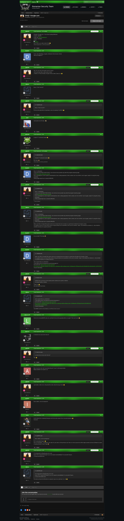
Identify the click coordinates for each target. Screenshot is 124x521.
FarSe (27, 415)
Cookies (37, 519)
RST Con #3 (75, 7)
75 (27, 64)
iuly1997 (27, 398)
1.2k (28, 44)
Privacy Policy (27, 519)
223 (28, 328)
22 (27, 411)
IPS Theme (22, 517)
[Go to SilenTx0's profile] (27, 337)
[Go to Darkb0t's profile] (27, 56)
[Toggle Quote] (35, 104)
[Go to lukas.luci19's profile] (27, 321)
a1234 (27, 365)
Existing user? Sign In (25, 1)
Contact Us (33, 519)
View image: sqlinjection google (43, 174)
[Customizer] (37, 2)
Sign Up (33, 1)
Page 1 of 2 (34, 26)
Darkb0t (27, 50)
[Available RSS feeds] (102, 515)
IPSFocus (27, 517)
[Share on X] (23, 510)
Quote (38, 48)
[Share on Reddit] (27, 510)
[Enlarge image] (36, 41)
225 (28, 131)
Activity (92, 7)
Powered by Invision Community (97, 519)
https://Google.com (43, 37)
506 (28, 428)
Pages (101, 7)
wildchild (27, 134)
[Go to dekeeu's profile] (27, 90)
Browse (84, 7)
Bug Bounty (41, 17)
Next (26, 26)
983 (28, 97)
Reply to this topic (97, 20)
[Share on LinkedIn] (21, 510)
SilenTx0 (27, 331)
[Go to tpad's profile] (27, 123)
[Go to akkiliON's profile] (22, 16)
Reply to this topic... (33, 499)
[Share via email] (29, 510)
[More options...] (101, 31)
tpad (27, 117)
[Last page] (29, 26)
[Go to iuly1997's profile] (27, 404)
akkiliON (28, 17)
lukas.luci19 (27, 314)
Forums (67, 7)
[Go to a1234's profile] (27, 371)
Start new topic (85, 20)
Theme (21, 519)
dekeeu (27, 84)
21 (27, 378)
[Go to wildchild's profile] (27, 140)
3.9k (28, 147)
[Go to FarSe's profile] (27, 421)
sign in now (49, 494)
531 (27, 345)
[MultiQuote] (35, 48)
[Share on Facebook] (25, 510)
